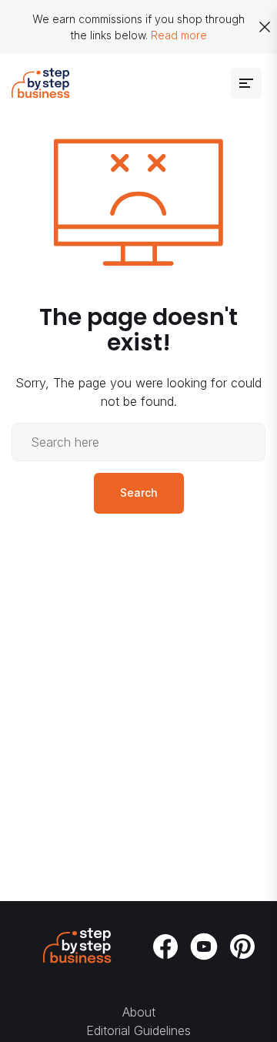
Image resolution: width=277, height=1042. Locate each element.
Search (139, 492)
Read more (179, 35)
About (138, 1012)
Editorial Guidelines (138, 1030)
